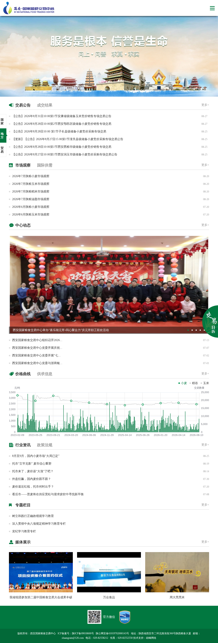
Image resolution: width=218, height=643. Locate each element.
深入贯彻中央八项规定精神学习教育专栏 (39, 523)
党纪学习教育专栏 (24, 531)
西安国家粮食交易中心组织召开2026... (37, 340)
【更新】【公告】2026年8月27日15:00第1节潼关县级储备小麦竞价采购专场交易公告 (67, 139)
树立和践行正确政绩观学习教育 (33, 516)
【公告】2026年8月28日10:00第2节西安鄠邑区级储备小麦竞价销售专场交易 (61, 123)
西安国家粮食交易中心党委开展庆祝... (37, 347)
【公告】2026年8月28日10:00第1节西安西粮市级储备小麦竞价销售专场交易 (61, 146)
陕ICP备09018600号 (83, 633)
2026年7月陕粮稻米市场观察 (30, 191)
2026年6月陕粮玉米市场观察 (30, 214)
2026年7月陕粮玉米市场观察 (30, 183)
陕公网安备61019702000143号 (112, 633)
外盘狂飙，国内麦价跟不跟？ (31, 479)
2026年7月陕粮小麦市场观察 (30, 176)
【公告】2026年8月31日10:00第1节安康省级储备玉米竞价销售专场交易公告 (61, 116)
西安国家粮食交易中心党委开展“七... (36, 355)
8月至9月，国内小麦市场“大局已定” (35, 456)
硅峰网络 (151, 637)
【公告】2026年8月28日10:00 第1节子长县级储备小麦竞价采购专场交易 (59, 131)
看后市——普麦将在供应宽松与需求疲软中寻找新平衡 (48, 494)
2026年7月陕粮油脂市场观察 (30, 199)
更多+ (205, 104)
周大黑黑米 (177, 597)
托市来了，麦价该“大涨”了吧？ (32, 471)
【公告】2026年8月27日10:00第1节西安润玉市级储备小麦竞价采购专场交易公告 (64, 154)
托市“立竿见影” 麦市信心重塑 (31, 463)
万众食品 (109, 597)
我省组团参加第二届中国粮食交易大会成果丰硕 (41, 597)
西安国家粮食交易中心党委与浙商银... (37, 363)
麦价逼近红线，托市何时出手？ (33, 486)
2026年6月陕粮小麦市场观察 (30, 206)
